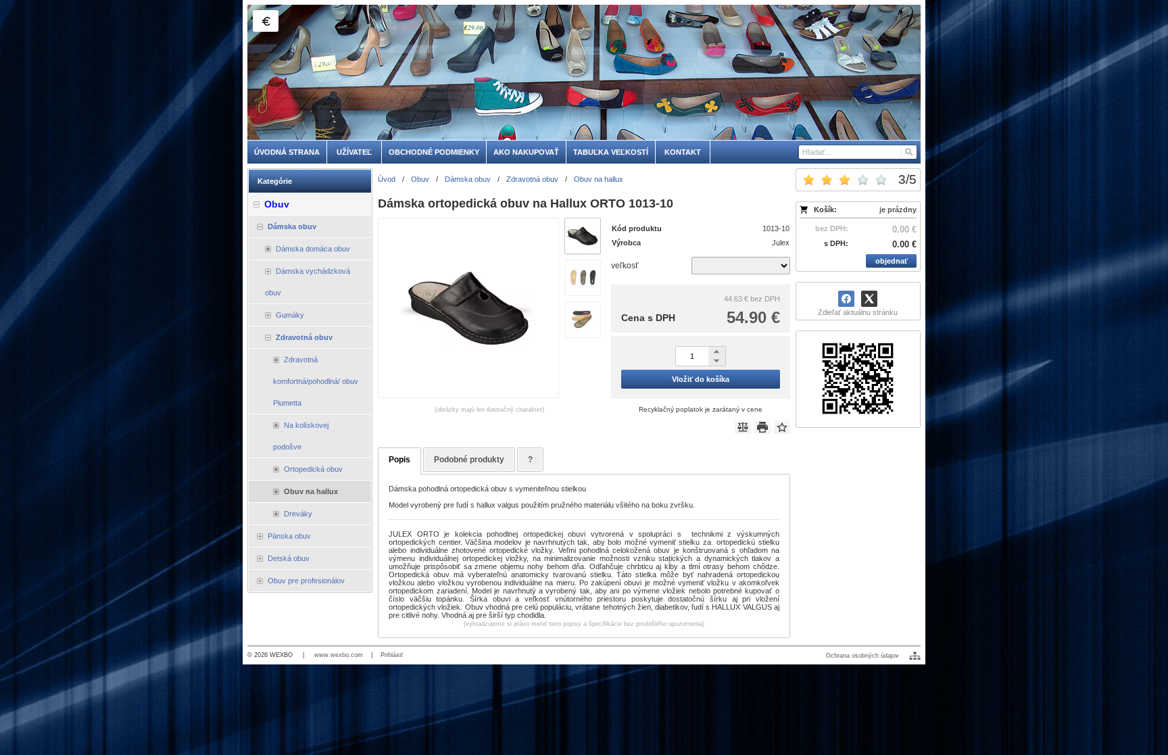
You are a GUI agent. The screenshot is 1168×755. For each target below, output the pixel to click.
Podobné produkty (469, 459)
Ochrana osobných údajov (862, 655)
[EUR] (266, 21)
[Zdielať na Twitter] (869, 299)
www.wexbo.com (338, 655)
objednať (891, 261)
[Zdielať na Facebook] (846, 299)
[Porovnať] (743, 427)
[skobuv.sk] (584, 72)
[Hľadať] (908, 152)
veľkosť (625, 265)
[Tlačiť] (762, 427)
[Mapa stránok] (915, 656)
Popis (399, 459)
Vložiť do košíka (700, 379)
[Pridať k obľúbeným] (782, 427)
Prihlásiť (392, 655)
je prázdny (898, 209)
